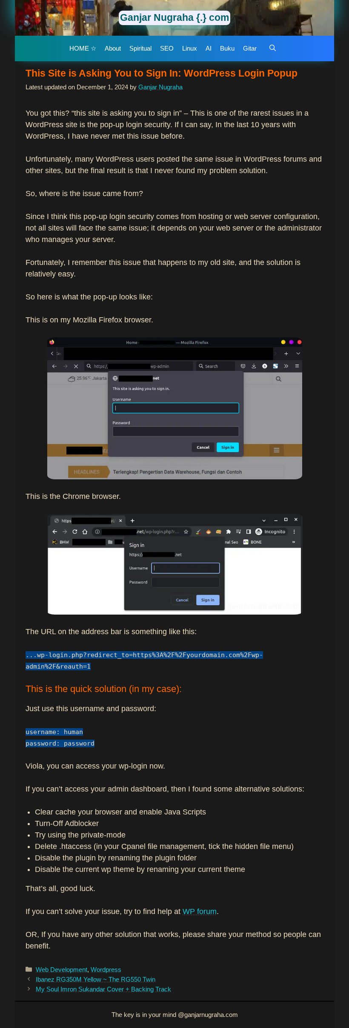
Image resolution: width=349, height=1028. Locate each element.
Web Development (61, 969)
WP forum (200, 911)
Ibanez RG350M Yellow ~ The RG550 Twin (95, 979)
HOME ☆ (82, 48)
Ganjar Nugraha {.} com (174, 17)
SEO (167, 48)
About (113, 48)
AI (209, 48)
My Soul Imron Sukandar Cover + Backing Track (103, 989)
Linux (189, 48)
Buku (227, 48)
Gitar (250, 48)
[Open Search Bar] (272, 48)
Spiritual (140, 48)
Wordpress (106, 969)
